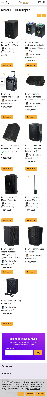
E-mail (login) (9, 349)
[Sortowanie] (44, 15)
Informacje (6, 373)
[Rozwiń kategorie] (2, 2)
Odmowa (30, 394)
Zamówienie (7, 366)
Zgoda (21, 394)
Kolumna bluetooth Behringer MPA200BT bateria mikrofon (33, 148)
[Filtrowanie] (39, 15)
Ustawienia (40, 394)
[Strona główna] (23, 2)
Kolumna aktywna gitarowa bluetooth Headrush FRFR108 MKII (35, 97)
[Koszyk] (39, 2)
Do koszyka (7, 65)
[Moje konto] (44, 2)
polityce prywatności (33, 389)
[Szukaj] (7, 2)
